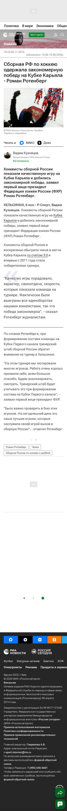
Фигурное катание (28, 661)
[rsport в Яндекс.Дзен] (25, 639)
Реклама (31, 667)
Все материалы (21, 161)
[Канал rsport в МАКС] (11, 639)
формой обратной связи (19, 779)
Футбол (8, 661)
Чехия (35, 447)
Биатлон (48, 661)
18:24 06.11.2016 (14, 51)
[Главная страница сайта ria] (4, 35)
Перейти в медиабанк (15, 133)
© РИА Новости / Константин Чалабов (23, 130)
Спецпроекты (13, 667)
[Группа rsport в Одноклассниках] (54, 639)
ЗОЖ (61, 661)
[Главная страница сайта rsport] (22, 35)
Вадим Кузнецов (25, 153)
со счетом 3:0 (37, 255)
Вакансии (10, 682)
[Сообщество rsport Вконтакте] (40, 639)
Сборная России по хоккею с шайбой (28, 452)
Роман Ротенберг (16, 447)
